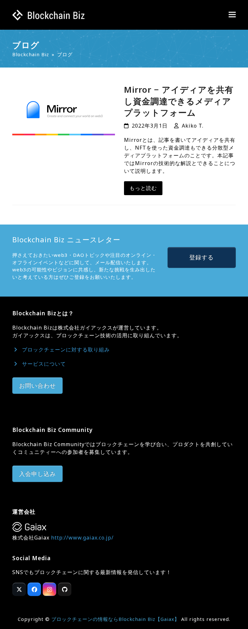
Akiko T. (192, 125)
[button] (232, 14)
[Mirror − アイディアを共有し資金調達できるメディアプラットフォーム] (63, 109)
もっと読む (143, 188)
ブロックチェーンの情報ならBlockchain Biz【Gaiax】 (115, 619)
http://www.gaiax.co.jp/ (82, 537)
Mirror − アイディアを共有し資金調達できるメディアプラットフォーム (178, 101)
